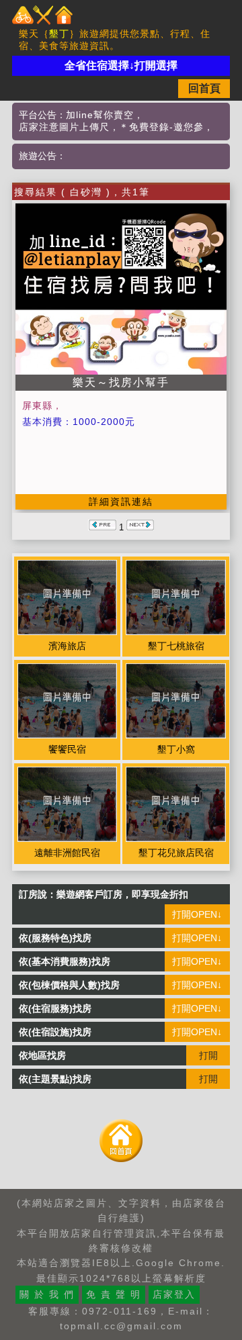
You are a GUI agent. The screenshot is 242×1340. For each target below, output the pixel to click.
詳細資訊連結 (121, 501)
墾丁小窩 (176, 749)
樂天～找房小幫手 (121, 382)
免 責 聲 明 (113, 1294)
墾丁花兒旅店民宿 (176, 852)
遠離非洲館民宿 (67, 852)
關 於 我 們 (47, 1294)
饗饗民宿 (67, 749)
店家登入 (174, 1294)
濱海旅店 (67, 645)
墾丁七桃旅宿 (176, 645)
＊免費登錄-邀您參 (161, 127)
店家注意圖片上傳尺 (64, 127)
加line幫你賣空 (100, 114)
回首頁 (204, 88)
